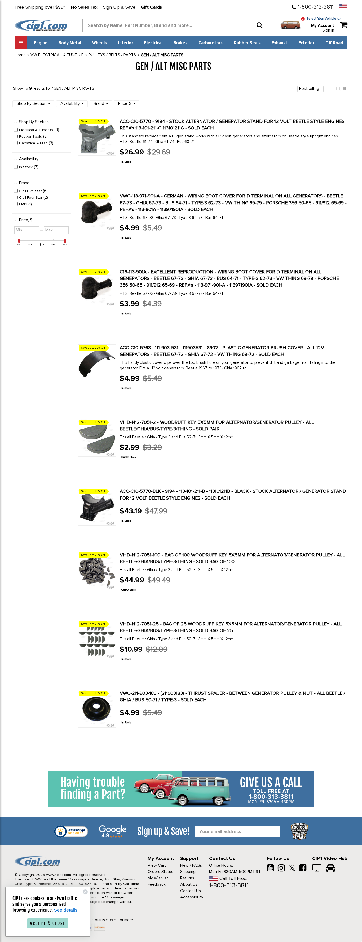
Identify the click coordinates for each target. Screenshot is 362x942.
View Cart (157, 865)
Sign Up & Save (119, 7)
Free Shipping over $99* (40, 7)
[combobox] (174, 25)
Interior (125, 43)
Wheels (99, 43)
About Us (188, 884)
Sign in (328, 30)
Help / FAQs (191, 865)
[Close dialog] (85, 892)
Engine (40, 43)
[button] (338, 88)
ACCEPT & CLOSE (47, 923)
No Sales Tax (84, 7)
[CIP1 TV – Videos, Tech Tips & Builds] (317, 868)
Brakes (180, 43)
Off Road (334, 43)
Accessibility (191, 897)
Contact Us (190, 890)
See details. (66, 910)
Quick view (138, 173)
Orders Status (160, 871)
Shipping (188, 871)
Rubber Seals (247, 43)
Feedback (157, 884)
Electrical (153, 43)
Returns (187, 878)
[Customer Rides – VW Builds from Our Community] (330, 868)
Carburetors (210, 43)
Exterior (306, 43)
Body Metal (70, 43)
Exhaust (279, 43)
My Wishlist (158, 878)
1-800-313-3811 (316, 7)
